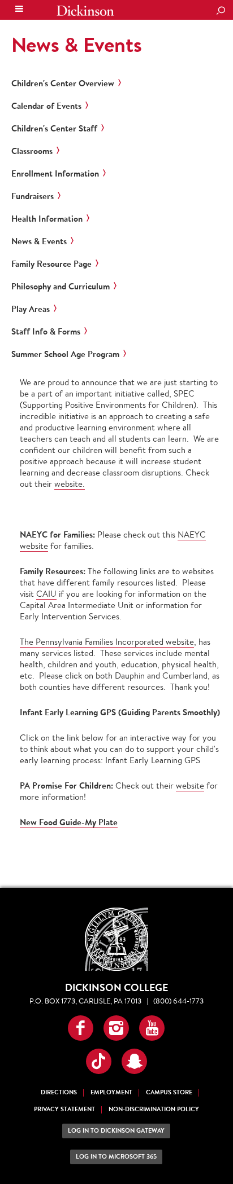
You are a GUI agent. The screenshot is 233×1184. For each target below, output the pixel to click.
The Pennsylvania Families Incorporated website (107, 641)
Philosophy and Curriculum (60, 286)
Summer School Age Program (65, 354)
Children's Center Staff (54, 128)
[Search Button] (220, 11)
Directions (59, 1092)
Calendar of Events (46, 106)
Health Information (47, 219)
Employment (111, 1092)
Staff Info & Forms (45, 331)
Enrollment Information (55, 173)
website (190, 785)
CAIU (46, 593)
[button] (80, 1028)
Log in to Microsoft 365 (116, 1156)
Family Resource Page (51, 264)
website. (69, 483)
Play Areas (30, 309)
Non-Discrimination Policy (154, 1109)
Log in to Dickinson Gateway (116, 1130)
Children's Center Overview (62, 83)
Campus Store (169, 1092)
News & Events (76, 44)
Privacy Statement (64, 1109)
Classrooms (32, 151)
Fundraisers (32, 196)
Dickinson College (85, 10)
